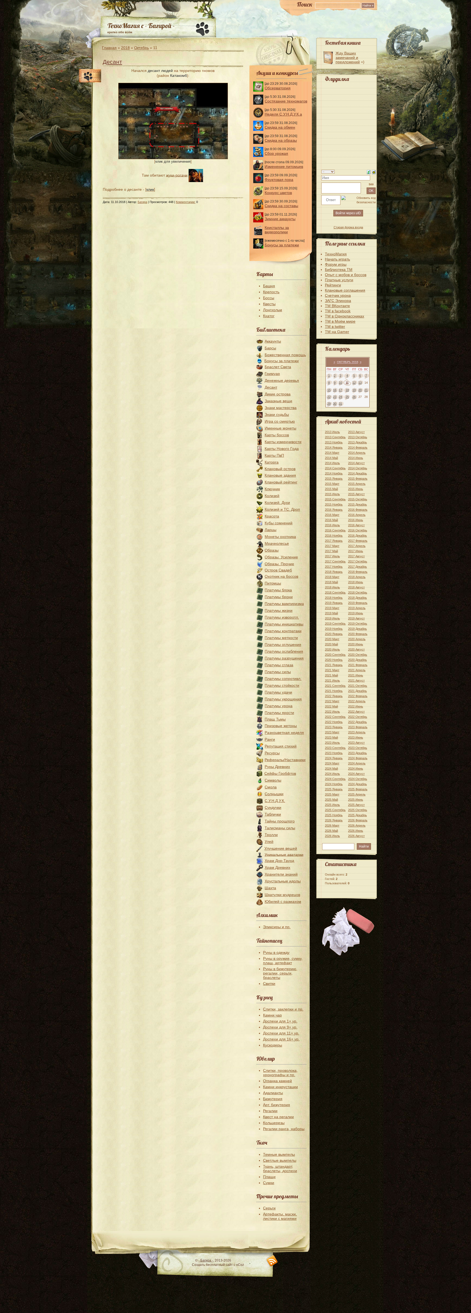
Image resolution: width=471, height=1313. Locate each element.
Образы (272, 550)
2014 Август (356, 463)
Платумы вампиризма (284, 603)
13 (360, 382)
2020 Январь (334, 634)
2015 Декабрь (357, 504)
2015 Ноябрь (334, 504)
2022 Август (356, 711)
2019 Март (332, 608)
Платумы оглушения (283, 644)
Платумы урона (278, 706)
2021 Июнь (355, 675)
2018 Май (331, 582)
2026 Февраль (357, 820)
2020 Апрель (357, 639)
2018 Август (356, 587)
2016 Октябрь (357, 530)
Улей (269, 841)
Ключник (272, 489)
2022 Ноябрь (334, 722)
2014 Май (331, 457)
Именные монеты (280, 428)
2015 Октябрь (357, 499)
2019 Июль (332, 618)
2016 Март (332, 514)
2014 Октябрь (357, 468)
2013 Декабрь (357, 442)
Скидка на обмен (280, 127)
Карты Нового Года (282, 448)
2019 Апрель (357, 608)
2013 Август (356, 432)
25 (347, 396)
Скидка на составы (281, 206)
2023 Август (356, 742)
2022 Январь (334, 696)
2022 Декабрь (357, 722)
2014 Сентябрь (335, 468)
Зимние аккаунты (280, 219)
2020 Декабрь (357, 659)
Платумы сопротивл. (283, 678)
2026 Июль (332, 835)
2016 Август (356, 525)
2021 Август (356, 680)
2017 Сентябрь (335, 561)
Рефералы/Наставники (285, 760)
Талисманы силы (280, 828)
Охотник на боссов (281, 576)
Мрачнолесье (277, 543)
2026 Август (356, 835)
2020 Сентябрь (335, 654)
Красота (272, 516)
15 (329, 390)
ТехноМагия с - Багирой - (141, 26)
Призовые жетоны (281, 726)
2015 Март (332, 483)
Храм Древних (277, 867)
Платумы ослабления (284, 651)
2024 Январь (334, 758)
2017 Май (331, 551)
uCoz (240, 1265)
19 (354, 390)
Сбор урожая (276, 153)
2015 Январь (334, 478)
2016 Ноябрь (334, 535)
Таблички (273, 814)
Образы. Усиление (281, 557)
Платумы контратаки (283, 631)
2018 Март (332, 577)
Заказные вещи (278, 401)
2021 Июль (332, 680)
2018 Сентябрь (335, 592)
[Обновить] (368, 171)
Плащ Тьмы (275, 719)
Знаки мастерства (281, 408)
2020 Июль (332, 649)
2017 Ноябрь (334, 566)
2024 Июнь (355, 768)
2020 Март (332, 639)
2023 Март (332, 732)
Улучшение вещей (280, 848)
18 (347, 390)
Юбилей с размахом (283, 901)
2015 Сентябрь (335, 499)
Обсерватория (278, 88)
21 (366, 390)
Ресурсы (272, 753)
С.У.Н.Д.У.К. (275, 800)
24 (340, 396)
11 (347, 382)
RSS (272, 1260)
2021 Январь (334, 665)
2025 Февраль (357, 789)
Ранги (270, 739)
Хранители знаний (281, 874)
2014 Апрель (357, 452)
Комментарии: (185, 202)
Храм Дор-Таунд (279, 860)
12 (354, 382)
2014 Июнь (355, 457)
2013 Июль (332, 432)
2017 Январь (334, 540)
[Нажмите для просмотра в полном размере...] (173, 158)
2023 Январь (334, 727)
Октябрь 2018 (347, 362)
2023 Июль (332, 742)
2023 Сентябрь (335, 747)
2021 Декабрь (357, 690)
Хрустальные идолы (283, 881)
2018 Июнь (355, 582)
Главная (109, 48)
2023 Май (331, 737)
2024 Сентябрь (335, 778)
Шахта (270, 888)
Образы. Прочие (279, 564)
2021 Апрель (357, 670)
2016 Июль (332, 525)
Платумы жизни (278, 610)
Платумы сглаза (279, 665)
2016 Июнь (355, 520)
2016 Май (331, 520)
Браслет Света (278, 367)
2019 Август (356, 618)
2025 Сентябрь (335, 810)
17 (340, 390)
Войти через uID (348, 213)
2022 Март (332, 701)
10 (340, 382)
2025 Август (356, 804)
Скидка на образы (281, 140)
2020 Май (331, 644)
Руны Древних (277, 766)
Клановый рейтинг (281, 482)
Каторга (272, 462)
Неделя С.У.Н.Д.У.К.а (283, 114)
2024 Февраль (357, 758)
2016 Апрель (357, 514)
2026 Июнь (355, 830)
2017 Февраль (357, 540)
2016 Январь (334, 509)
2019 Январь (334, 602)
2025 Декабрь (357, 815)
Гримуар (272, 373)
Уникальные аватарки (284, 854)
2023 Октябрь (357, 747)
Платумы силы (278, 672)
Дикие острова (278, 394)
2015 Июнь (355, 489)
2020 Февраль (357, 634)
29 (329, 403)
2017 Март (332, 545)
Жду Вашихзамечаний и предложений (348, 57)
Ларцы (270, 530)
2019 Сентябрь (335, 623)
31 (340, 403)
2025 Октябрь (357, 810)
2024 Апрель (357, 763)
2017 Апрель (357, 545)
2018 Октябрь (357, 592)
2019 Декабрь (357, 628)
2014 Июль (332, 463)
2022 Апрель (357, 701)
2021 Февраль (357, 665)
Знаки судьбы (277, 414)
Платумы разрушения (284, 658)
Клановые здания (280, 475)
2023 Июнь (355, 737)
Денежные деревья (282, 380)
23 (334, 396)
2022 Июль (332, 711)
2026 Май (331, 830)
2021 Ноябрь (334, 690)
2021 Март (332, 670)
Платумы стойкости (282, 685)
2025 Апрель (357, 794)
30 (334, 403)
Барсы (270, 348)
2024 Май (331, 768)
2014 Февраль (357, 447)
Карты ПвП (274, 455)
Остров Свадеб (278, 570)
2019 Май (331, 613)
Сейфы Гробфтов (280, 773)
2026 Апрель (357, 825)
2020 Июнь (355, 644)
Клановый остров (280, 469)
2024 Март (332, 763)
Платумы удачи (278, 692)
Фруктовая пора (279, 179)
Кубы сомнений (278, 523)
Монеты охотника (280, 536)
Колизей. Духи (277, 502)
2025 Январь (334, 789)
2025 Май (331, 799)
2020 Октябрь (357, 654)
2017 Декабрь (357, 566)
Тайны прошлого (280, 821)
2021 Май (331, 675)
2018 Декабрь (357, 597)
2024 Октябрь (357, 778)
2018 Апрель (357, 577)
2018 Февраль (357, 571)
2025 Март (332, 794)
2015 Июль (332, 494)
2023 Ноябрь (334, 753)
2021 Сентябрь (335, 685)
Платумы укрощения (283, 699)
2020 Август (356, 649)
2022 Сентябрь (335, 716)
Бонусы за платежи (282, 245)
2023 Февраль (357, 727)
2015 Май (331, 489)
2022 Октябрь (357, 716)
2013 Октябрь (357, 437)
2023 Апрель (357, 732)
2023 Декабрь (357, 753)
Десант (112, 62)
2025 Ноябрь (334, 815)
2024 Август (356, 773)
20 (360, 390)
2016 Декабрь (357, 535)
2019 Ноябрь (334, 628)
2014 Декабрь (357, 473)
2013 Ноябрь (334, 442)
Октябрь (141, 48)
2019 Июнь (355, 613)
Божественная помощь (285, 355)
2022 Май (331, 706)
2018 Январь (334, 571)
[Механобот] (196, 175)
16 (334, 390)
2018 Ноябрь (334, 597)
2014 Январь (334, 447)
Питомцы (273, 583)
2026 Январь (334, 820)
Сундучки (273, 807)
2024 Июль (332, 773)
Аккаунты (273, 341)
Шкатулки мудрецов (282, 895)
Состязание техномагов (286, 101)
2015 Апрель (357, 483)
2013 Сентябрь (335, 437)
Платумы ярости (279, 712)
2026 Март (332, 825)
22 (329, 396)
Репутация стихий (281, 746)
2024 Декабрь (357, 784)
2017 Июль (332, 556)
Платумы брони (279, 597)
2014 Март (332, 452)
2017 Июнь (355, 551)
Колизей (272, 496)
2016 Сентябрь (335, 530)
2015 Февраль (357, 478)
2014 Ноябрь (334, 473)
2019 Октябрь (357, 623)
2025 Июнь (355, 799)
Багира (142, 202)
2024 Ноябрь (334, 784)
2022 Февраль (357, 696)
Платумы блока (278, 590)
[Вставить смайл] (374, 171)
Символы (273, 780)
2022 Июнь (355, 706)
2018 (125, 48)
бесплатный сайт (219, 1265)
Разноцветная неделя (284, 732)
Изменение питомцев (284, 166)
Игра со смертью (280, 421)
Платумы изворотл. (282, 617)
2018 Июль (332, 587)
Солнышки (274, 794)
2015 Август (356, 494)
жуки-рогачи (177, 175)
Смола (271, 787)
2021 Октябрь (357, 685)
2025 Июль (332, 804)
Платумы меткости (281, 638)
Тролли (271, 835)
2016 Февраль (357, 509)
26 (354, 396)
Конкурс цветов (278, 192)
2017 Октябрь (357, 561)
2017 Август (356, 556)
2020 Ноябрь (334, 659)
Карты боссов (277, 435)
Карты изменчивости (283, 442)
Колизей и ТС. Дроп (282, 509)
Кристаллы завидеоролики (277, 229)
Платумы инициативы (284, 624)
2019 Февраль (357, 602)
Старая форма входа (348, 227)
